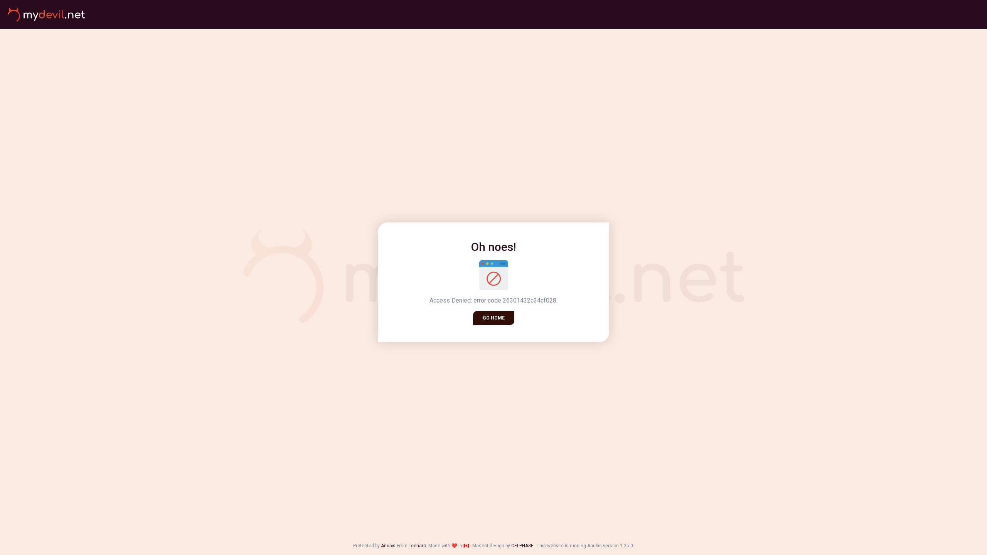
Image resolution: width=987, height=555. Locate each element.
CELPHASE (522, 545)
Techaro (417, 545)
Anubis (388, 545)
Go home (494, 318)
